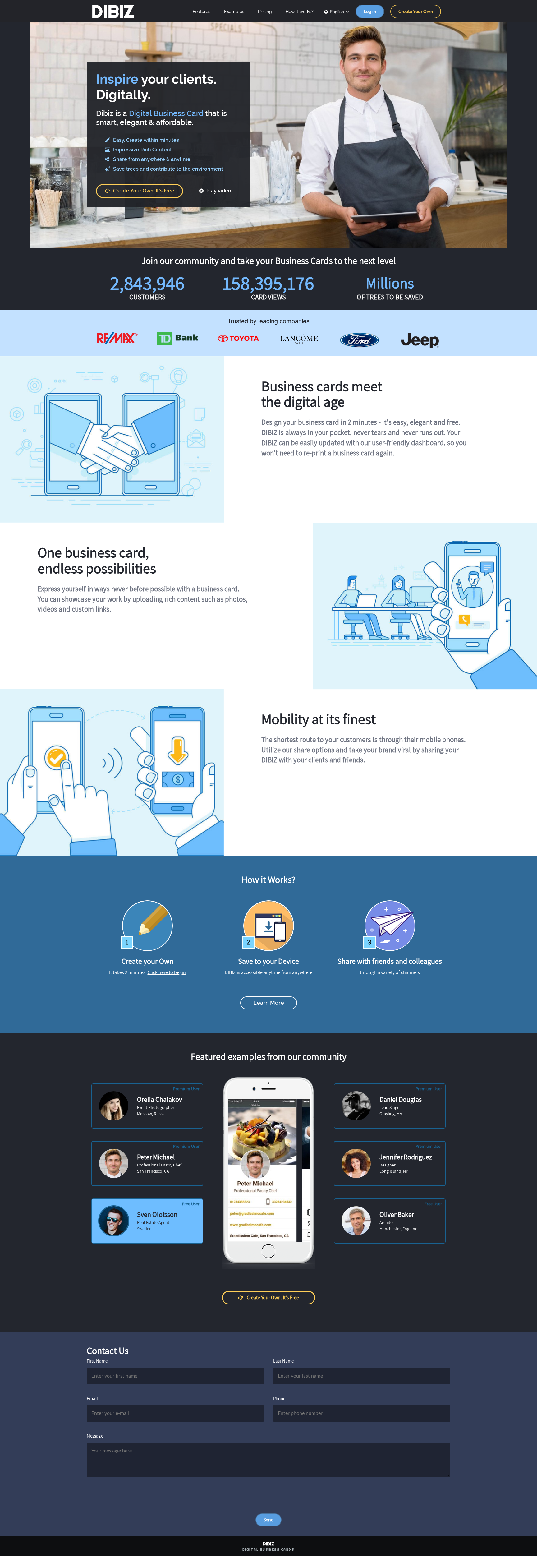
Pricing (265, 11)
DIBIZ (112, 11)
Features (201, 11)
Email (92, 1398)
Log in (370, 11)
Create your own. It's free (143, 191)
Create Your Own (415, 11)
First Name (97, 1361)
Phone (279, 1398)
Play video (218, 191)
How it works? (300, 11)
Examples (234, 11)
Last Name (283, 1361)
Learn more (268, 1003)
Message (95, 1436)
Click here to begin (167, 972)
